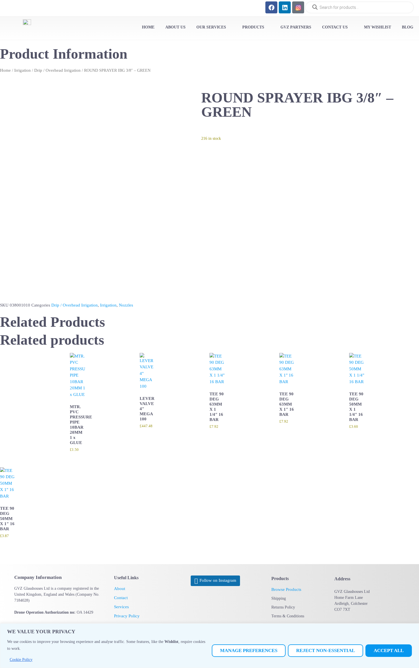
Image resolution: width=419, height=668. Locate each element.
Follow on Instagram (218, 580)
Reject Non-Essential (325, 650)
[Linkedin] (285, 7)
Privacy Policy (127, 616)
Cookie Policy (21, 659)
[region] (209, 645)
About (119, 588)
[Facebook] (271, 7)
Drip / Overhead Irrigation (57, 70)
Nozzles (126, 305)
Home (5, 70)
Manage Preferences (248, 650)
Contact (121, 597)
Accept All (389, 650)
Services (121, 607)
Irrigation (22, 70)
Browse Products (286, 589)
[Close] (413, 628)
